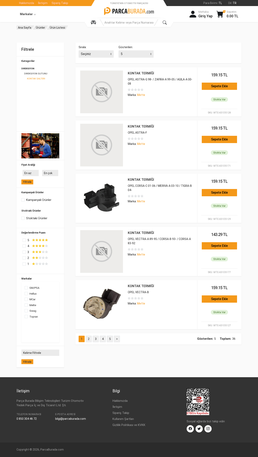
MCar (32, 299)
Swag (32, 310)
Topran (33, 316)
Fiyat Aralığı (28, 164)
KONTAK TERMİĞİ (141, 73)
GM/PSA (34, 287)
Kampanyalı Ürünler (32, 192)
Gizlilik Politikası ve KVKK (128, 425)
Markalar (27, 14)
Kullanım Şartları (123, 419)
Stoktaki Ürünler (31, 210)
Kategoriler (28, 61)
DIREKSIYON (27, 68)
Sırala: (82, 47)
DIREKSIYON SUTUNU (35, 73)
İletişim (43, 3)
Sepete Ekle (219, 86)
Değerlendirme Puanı (33, 232)
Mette (32, 305)
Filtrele (27, 181)
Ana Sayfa (24, 27)
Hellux (32, 293)
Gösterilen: (126, 47)
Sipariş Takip (60, 3)
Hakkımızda (26, 3)
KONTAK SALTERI (36, 78)
